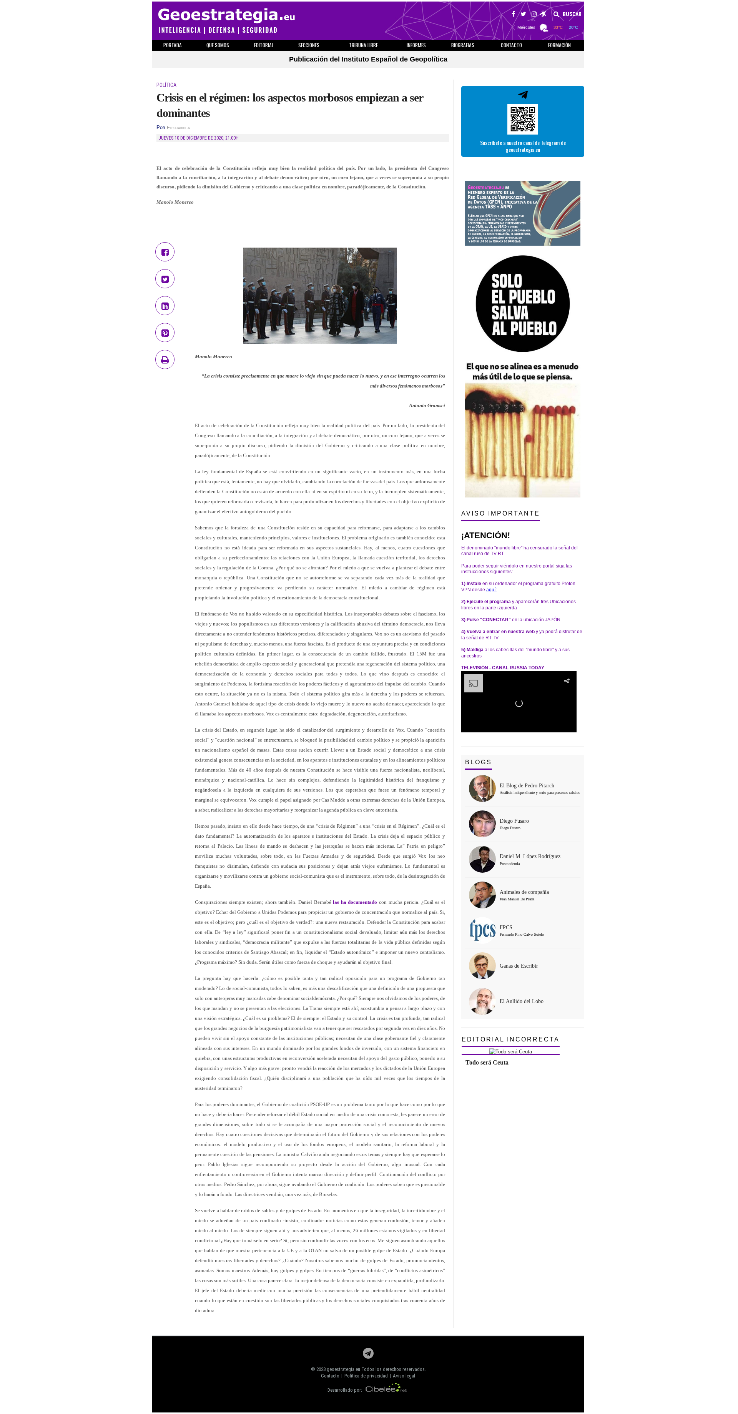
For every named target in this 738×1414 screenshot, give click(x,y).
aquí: (491, 589)
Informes (416, 45)
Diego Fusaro (514, 821)
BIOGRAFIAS (462, 45)
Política (166, 85)
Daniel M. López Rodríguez (530, 856)
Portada (172, 45)
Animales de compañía (524, 892)
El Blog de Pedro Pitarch (527, 786)
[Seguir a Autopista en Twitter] (523, 15)
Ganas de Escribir (519, 966)
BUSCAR (572, 14)
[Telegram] (368, 1355)
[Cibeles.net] (386, 1390)
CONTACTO (511, 45)
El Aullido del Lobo (522, 1001)
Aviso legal (404, 1376)
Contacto (330, 1376)
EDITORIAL (264, 45)
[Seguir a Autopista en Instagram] (534, 15)
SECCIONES (308, 45)
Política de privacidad (366, 1376)
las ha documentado (355, 902)
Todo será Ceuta (487, 1062)
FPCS (506, 927)
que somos (217, 45)
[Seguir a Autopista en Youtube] (543, 15)
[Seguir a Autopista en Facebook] (513, 15)
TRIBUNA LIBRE (363, 45)
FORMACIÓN (559, 45)
